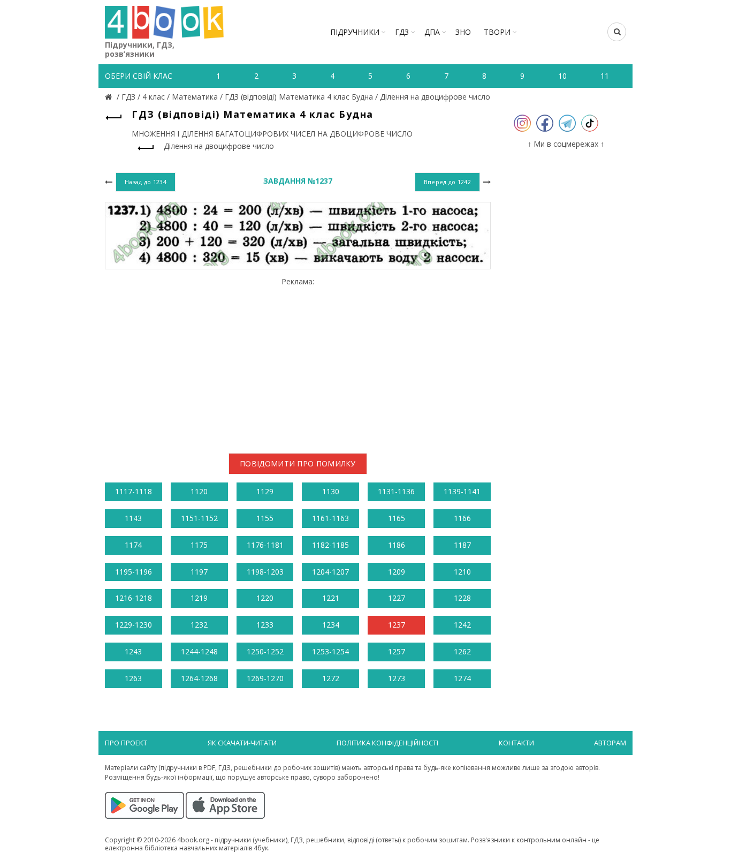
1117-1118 (133, 491)
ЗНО (463, 32)
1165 (396, 518)
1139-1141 (462, 491)
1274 (462, 678)
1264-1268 (199, 678)
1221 (330, 598)
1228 (462, 598)
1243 (133, 651)
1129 (264, 491)
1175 (199, 545)
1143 (133, 518)
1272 (330, 678)
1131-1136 (396, 491)
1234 (330, 625)
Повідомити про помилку (298, 463)
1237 (396, 625)
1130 (330, 491)
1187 (462, 545)
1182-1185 (330, 545)
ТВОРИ (497, 32)
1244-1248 (199, 651)
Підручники (354, 32)
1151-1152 (199, 518)
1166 (462, 518)
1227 (396, 598)
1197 (199, 572)
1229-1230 (133, 625)
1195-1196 (133, 572)
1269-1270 (265, 678)
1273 (396, 678)
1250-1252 (265, 651)
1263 (133, 678)
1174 (133, 545)
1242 (462, 625)
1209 (396, 572)
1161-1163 (330, 518)
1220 (264, 598)
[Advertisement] (298, 361)
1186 (396, 545)
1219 (199, 598)
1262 (462, 651)
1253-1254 (330, 651)
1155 (264, 518)
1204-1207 (330, 572)
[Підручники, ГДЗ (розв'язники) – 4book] (110, 97)
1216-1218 (133, 598)
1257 (396, 651)
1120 (199, 491)
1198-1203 (265, 572)
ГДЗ (402, 32)
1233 (264, 625)
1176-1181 (265, 545)
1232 (199, 625)
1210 (462, 572)
